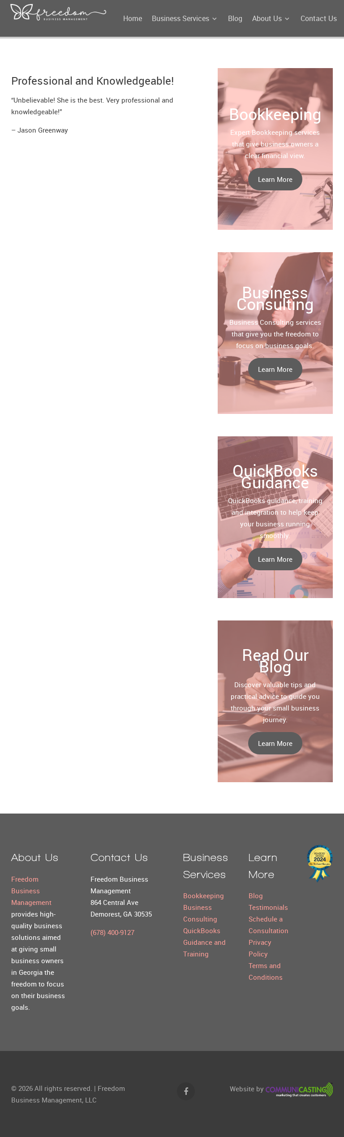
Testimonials (268, 907)
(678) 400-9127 (112, 932)
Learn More (275, 179)
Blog (256, 895)
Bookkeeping (203, 895)
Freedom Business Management (31, 890)
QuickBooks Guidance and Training (204, 942)
